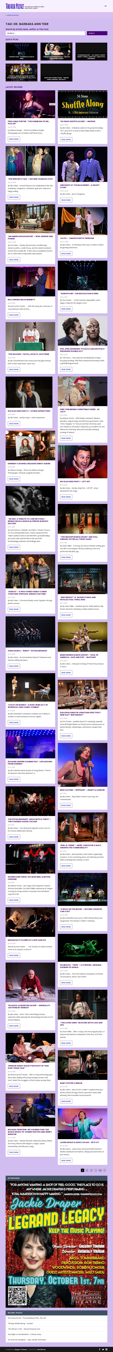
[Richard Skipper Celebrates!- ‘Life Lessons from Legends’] (30, 744)
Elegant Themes (21, 1349)
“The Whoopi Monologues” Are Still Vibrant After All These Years (79, 538)
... (95, 1170)
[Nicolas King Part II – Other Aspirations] (29, 392)
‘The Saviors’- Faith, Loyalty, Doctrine (28, 354)
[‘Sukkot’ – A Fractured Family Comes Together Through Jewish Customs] (30, 571)
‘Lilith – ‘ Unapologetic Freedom (77, 238)
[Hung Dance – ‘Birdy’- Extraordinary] (30, 632)
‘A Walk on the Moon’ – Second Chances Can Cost (81, 910)
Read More (14, 139)
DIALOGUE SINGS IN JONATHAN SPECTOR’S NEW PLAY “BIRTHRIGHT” (80, 713)
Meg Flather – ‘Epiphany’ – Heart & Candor (82, 790)
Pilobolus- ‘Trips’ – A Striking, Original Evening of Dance (81, 966)
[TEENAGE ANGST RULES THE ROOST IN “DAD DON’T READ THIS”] (30, 1048)
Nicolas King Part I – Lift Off (75, 481)
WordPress (42, 1349)
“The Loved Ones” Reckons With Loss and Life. (81, 1023)
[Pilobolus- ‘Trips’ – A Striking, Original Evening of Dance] (82, 948)
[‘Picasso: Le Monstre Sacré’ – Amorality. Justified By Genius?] (30, 982)
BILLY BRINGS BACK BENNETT (21, 299)
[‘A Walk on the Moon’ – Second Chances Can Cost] (82, 889)
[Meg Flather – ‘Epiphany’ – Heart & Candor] (82, 765)
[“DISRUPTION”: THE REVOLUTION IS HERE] (82, 275)
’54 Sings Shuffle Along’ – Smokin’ (78, 121)
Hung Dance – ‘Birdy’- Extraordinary (27, 651)
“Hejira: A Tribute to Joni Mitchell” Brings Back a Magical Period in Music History (28, 521)
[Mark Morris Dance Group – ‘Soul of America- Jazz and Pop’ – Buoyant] (82, 637)
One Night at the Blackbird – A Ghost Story (79, 186)
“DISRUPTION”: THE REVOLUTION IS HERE (79, 293)
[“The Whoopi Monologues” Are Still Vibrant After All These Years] (82, 519)
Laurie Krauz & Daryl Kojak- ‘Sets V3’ (79, 1142)
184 (100, 1170)
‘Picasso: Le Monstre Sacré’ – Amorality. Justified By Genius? (29, 1006)
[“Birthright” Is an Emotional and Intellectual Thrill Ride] (82, 579)
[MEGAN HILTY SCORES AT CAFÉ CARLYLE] (30, 922)
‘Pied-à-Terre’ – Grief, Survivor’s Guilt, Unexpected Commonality (81, 846)
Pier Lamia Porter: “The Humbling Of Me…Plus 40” (29, 122)
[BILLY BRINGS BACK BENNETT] (30, 281)
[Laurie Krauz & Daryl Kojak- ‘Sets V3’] (82, 1123)
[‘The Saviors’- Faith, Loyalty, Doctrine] (30, 336)
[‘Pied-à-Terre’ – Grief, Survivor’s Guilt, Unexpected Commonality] (82, 827)
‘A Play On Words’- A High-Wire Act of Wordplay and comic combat (28, 706)
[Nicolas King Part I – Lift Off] (82, 461)
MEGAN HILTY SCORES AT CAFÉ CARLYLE (27, 940)
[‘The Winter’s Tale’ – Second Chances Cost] (30, 161)
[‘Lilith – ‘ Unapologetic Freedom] (82, 221)
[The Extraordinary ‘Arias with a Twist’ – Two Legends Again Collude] (30, 801)
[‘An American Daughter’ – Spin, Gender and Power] (30, 218)
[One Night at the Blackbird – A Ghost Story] (82, 164)
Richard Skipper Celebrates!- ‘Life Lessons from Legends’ (30, 762)
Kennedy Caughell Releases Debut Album (29, 463)
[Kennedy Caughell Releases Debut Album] (30, 445)
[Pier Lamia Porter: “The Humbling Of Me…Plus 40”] (30, 104)
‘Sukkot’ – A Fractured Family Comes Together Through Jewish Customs (27, 592)
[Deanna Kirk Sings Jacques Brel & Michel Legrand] (30, 859)
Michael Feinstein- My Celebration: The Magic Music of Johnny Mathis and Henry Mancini (30, 1131)
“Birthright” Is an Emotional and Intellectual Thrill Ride (78, 598)
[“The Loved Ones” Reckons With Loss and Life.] (82, 1004)
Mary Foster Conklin (71, 1083)
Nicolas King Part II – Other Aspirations (29, 411)
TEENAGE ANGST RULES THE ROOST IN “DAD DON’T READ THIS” (28, 1067)
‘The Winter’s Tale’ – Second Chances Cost (30, 179)
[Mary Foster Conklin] (82, 1065)
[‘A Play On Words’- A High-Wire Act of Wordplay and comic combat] (30, 687)
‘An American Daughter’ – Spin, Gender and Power (30, 237)
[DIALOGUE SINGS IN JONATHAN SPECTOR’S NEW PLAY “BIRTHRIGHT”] (82, 694)
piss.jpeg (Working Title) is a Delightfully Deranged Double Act (82, 350)
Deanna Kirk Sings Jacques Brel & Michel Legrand (29, 878)
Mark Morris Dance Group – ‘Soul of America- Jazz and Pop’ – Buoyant (79, 656)
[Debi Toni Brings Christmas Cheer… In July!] (82, 391)
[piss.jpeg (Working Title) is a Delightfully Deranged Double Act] (82, 331)
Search (91, 33)
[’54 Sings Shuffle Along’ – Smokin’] (82, 104)
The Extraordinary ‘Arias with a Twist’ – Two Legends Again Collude (29, 820)
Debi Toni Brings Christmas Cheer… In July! (79, 410)
